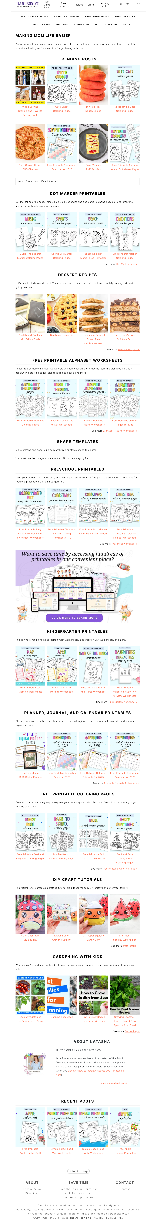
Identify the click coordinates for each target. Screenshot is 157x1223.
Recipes (78, 4)
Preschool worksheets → (125, 543)
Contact (125, 1189)
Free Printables (63, 4)
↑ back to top (78, 1171)
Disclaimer (32, 1193)
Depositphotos (119, 1213)
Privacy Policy (32, 1189)
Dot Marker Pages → (128, 264)
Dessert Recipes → (129, 349)
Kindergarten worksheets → (124, 702)
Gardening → (132, 1031)
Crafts (91, 4)
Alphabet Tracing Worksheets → (121, 430)
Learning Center (104, 4)
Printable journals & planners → (122, 783)
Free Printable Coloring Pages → (121, 868)
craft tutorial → (131, 945)
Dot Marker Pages (47, 5)
